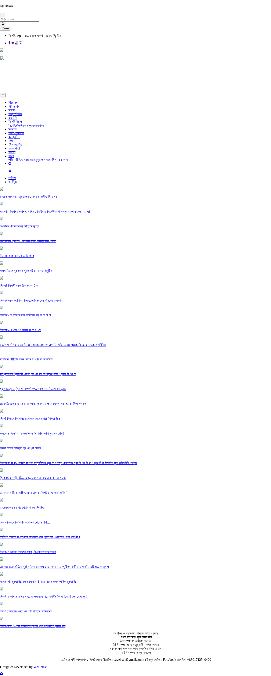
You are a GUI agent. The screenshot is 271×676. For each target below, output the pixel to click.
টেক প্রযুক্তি (15, 144)
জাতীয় (11, 110)
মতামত (31, 160)
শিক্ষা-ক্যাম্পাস (60, 160)
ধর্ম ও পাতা (14, 148)
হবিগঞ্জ (40, 125)
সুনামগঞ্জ (32, 125)
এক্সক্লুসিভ (14, 137)
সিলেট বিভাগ (15, 121)
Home (12, 102)
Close (5, 28)
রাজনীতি (12, 118)
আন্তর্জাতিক (15, 114)
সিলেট (11, 125)
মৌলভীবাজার (21, 125)
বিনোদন (12, 129)
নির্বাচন (11, 152)
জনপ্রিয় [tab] (12, 182)
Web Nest (40, 667)
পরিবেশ (12, 160)
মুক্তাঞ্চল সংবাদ (43, 160)
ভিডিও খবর (22, 160)
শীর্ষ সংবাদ (13, 106)
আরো (11, 156)
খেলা (10, 141)
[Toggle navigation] (3, 95)
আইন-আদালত (16, 133)
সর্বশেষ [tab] (12, 178)
